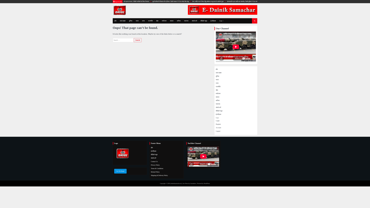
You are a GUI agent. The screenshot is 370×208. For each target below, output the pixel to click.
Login (217, 121)
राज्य (143, 21)
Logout (218, 131)
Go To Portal (120, 171)
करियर (179, 21)
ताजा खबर (123, 21)
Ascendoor (193, 183)
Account (218, 127)
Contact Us (154, 161)
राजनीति (150, 21)
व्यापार (171, 21)
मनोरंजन (164, 21)
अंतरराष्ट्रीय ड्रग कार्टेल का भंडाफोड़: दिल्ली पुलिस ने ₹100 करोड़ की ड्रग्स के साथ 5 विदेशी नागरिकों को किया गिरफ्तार (250, 1)
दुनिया (130, 21)
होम (115, 21)
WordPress (207, 183)
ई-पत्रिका (213, 21)
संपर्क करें (194, 21)
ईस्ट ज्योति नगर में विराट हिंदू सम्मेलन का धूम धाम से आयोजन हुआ (202, 1)
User (220, 21)
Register (218, 124)
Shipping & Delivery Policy (159, 175)
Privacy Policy (155, 165)
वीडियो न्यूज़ (204, 21)
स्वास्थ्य (186, 21)
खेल (157, 21)
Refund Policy (155, 172)
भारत (137, 21)
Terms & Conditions (157, 168)
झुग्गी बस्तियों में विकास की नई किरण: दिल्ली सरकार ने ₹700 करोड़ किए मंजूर (165, 1)
